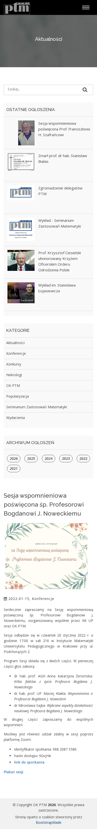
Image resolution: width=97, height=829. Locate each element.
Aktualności (15, 342)
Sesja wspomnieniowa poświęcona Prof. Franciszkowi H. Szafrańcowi (64, 129)
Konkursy (13, 364)
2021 (14, 468)
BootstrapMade (48, 822)
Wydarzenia (15, 417)
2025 (31, 458)
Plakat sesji (13, 772)
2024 (48, 458)
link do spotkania (29, 762)
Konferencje (16, 353)
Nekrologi (14, 374)
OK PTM (13, 385)
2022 (83, 458)
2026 (14, 458)
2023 (66, 458)
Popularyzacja (17, 396)
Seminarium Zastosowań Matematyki (36, 407)
